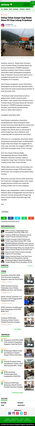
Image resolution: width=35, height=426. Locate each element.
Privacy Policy (27, 420)
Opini (2, 405)
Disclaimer (20, 420)
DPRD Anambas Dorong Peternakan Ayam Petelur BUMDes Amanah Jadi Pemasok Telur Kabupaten (12, 288)
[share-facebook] (11, 218)
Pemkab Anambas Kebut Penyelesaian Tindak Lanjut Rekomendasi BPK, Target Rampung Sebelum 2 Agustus (13, 364)
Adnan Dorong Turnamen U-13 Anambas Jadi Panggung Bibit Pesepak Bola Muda (11, 299)
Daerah (6, 9)
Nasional (15, 9)
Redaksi (8, 419)
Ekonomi (22, 9)
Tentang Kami (14, 419)
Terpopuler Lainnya (17, 392)
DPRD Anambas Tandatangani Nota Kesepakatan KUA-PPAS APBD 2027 (11, 309)
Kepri (10, 9)
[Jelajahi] (33, 2)
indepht (28, 9)
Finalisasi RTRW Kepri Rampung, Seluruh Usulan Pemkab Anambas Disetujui (10, 320)
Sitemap (27, 419)
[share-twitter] (17, 218)
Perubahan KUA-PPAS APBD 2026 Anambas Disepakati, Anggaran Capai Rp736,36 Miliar (12, 277)
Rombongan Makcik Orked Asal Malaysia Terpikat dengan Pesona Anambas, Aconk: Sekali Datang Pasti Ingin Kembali (13, 353)
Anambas (5, 212)
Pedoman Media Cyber (10, 420)
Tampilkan (29, 265)
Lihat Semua (17, 329)
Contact (22, 419)
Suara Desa (21, 405)
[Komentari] (31, 218)
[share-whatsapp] (24, 218)
